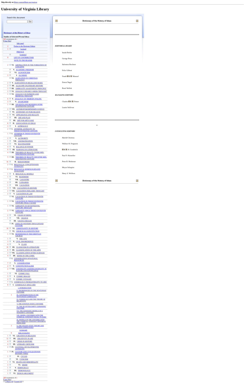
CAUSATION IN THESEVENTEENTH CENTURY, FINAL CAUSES (29, 202)
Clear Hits (7, 41)
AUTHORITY (23, 138)
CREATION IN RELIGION (26, 336)
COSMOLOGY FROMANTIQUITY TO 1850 (30, 282)
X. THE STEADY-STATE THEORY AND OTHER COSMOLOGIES (30, 326)
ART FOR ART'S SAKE (25, 120)
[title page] (20, 43)
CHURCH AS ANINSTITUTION (27, 231)
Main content (19, 2)
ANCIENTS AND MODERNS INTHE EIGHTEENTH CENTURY (29, 105)
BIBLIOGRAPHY (24, 333)
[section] (23, 49)
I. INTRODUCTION (24, 288)
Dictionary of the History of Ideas (17, 33)
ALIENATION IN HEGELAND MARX (29, 83)
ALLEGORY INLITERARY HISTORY (29, 86)
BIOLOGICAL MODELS (25, 174)
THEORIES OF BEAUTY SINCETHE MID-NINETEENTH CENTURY (31, 158)
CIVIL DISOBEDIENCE (24, 242)
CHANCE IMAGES (25, 221)
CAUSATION (24, 185)
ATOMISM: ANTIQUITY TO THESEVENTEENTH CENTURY (26, 130)
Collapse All (9, 382)
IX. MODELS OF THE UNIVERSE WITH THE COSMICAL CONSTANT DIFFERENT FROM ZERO (31, 321)
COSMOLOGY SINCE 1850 (25, 285)
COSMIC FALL (24, 274)
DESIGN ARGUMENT (25, 373)
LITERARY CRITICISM (25, 344)
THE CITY (23, 239)
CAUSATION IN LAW (24, 194)
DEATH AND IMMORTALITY (27, 362)
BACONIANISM (24, 144)
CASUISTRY (24, 180)
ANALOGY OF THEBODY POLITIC (28, 99)
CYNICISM (24, 359)
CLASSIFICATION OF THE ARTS (28, 250)
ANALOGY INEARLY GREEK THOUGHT (31, 91)
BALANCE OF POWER (24, 147)
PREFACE (20, 52)
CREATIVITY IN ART (25, 339)
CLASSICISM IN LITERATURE (27, 247)
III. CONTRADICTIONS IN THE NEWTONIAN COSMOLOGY (28, 295)
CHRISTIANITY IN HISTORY (27, 228)
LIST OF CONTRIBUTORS (24, 58)
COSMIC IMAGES (23, 276)
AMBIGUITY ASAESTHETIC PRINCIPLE (30, 89)
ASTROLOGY (23, 126)
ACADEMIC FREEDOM (25, 70)
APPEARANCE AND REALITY (27, 115)
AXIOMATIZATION (25, 141)
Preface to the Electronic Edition (24, 46)
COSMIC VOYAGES (23, 279)
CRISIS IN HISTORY (24, 341)
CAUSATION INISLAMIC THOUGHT (30, 191)
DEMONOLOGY (24, 371)
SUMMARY (23, 330)
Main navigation (30, 2)
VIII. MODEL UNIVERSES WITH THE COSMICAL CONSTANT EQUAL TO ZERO (31, 316)
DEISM (24, 365)
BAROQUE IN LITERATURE (27, 150)
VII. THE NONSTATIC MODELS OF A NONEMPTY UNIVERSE (30, 311)
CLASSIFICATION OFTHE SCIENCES (30, 253)
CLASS (24, 244)
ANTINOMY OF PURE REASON (28, 112)
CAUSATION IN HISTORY (27, 188)
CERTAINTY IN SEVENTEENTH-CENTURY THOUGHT (27, 207)
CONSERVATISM (23, 263)
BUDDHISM (23, 177)
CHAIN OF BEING (24, 215)
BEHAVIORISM (23, 162)
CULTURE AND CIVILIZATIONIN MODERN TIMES (27, 353)
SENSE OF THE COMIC (26, 256)
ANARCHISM (23, 102)
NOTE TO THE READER (23, 60)
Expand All (18, 382)
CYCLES (24, 356)
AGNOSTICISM (24, 73)
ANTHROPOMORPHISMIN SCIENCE (30, 109)
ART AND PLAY (24, 118)
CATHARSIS (24, 182)
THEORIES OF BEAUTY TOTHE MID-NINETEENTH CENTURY (29, 153)
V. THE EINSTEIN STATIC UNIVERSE (30, 304)
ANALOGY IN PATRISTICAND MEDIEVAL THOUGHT (27, 95)
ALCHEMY (23, 75)
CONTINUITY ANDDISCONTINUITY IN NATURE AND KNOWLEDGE (31, 270)
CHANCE (24, 218)
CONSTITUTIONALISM (25, 266)
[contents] (23, 55)
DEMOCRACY (23, 368)
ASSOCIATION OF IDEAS (26, 123)
